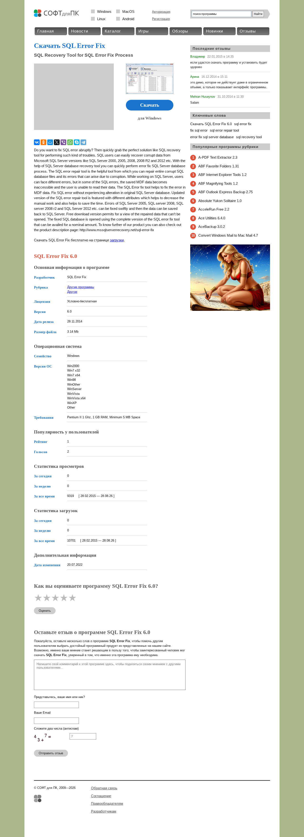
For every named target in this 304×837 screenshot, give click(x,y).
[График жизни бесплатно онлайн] (230, 310)
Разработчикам (103, 811)
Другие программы (80, 287)
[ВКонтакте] (37, 142)
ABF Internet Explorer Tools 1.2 (222, 175)
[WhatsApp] (70, 142)
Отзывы (248, 31)
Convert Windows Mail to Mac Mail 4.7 (228, 235)
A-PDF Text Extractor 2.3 (217, 157)
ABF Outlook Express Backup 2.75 (225, 192)
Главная (45, 31)
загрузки (117, 240)
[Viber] (63, 142)
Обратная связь (104, 788)
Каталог (113, 31)
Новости (79, 31)
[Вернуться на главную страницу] (57, 16)
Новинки (214, 31)
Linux (101, 19)
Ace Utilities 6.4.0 (211, 218)
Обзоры (180, 31)
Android (128, 19)
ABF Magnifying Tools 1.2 (218, 183)
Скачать (149, 105)
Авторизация (161, 12)
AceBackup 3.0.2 (211, 227)
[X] (57, 142)
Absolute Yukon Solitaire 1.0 (220, 201)
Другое (72, 292)
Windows (104, 11)
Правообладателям (107, 803)
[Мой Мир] (50, 142)
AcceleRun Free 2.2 (213, 209)
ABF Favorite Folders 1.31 (218, 166)
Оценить (45, 610)
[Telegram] (83, 142)
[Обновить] (52, 744)
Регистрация (161, 19)
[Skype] (77, 142)
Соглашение (101, 796)
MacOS (128, 11)
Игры (143, 31)
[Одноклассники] (43, 142)
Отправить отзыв (51, 753)
